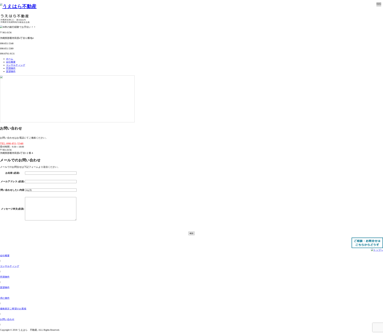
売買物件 (11, 68)
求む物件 (5, 298)
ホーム (9, 59)
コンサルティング (15, 65)
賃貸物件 (11, 71)
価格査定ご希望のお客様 (13, 308)
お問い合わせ (7, 319)
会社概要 (11, 62)
